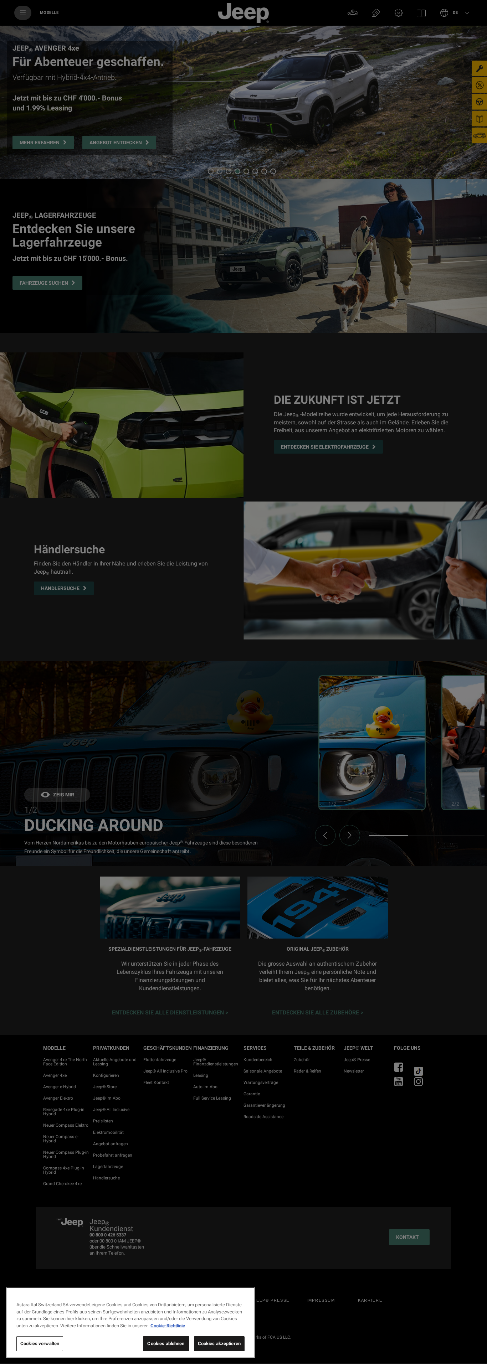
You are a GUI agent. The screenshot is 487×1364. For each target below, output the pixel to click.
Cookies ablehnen (165, 1343)
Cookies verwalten (39, 1343)
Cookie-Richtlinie (167, 1325)
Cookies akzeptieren (219, 1343)
